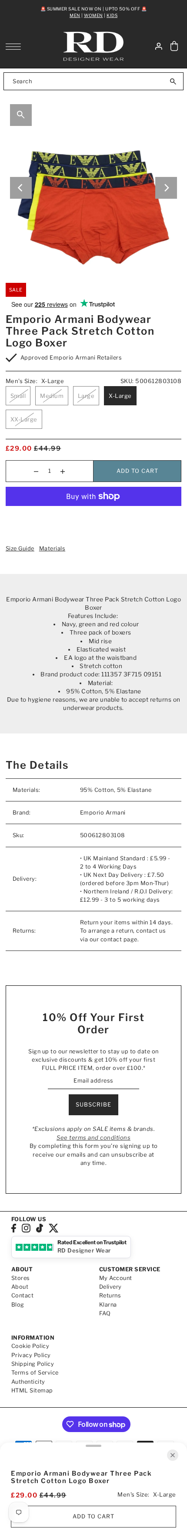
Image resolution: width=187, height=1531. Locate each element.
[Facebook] (13, 1227)
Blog (17, 1304)
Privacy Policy (31, 1355)
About (20, 1286)
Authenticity (28, 1381)
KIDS (112, 15)
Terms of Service (35, 1372)
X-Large (120, 395)
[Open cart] (174, 46)
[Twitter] (54, 1227)
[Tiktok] (39, 1227)
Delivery (110, 1286)
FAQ (105, 1313)
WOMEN (93, 15)
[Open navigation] (15, 46)
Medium (51, 395)
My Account (115, 1278)
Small (18, 395)
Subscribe (93, 1104)
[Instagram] (26, 1227)
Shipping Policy (32, 1364)
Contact (22, 1295)
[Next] (166, 188)
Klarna (108, 1304)
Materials (52, 548)
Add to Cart (137, 471)
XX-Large (23, 419)
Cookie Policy (30, 1346)
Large (86, 395)
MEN (75, 15)
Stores (20, 1278)
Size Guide (20, 548)
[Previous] (21, 188)
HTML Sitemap (32, 1390)
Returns (110, 1295)
